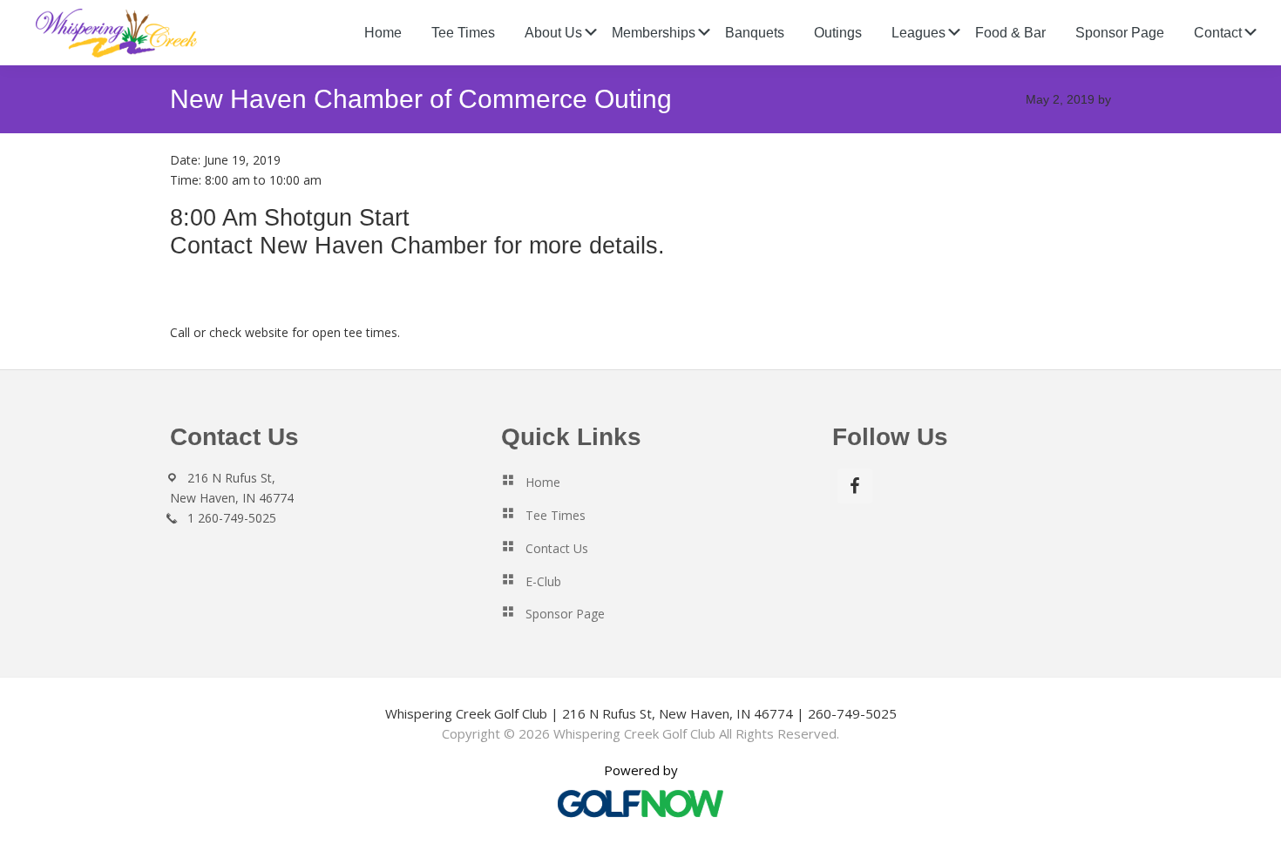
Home (542, 482)
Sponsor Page (565, 613)
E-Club (543, 581)
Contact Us (556, 548)
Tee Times (555, 515)
